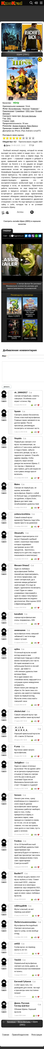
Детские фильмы (29, 116)
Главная (5, 1035)
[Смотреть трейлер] (22, 260)
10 (33, 138)
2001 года (30, 111)
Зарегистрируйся (9, 284)
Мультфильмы (15, 109)
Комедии (34, 109)
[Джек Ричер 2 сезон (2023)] (32, 37)
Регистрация (36, 1035)
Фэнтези (25, 109)
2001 (9, 118)
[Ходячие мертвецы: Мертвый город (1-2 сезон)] (12, 37)
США (12, 121)
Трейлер (7, 231)
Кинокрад (11, 1022)
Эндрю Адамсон (19, 126)
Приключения (8, 111)
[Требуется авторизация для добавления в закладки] (40, 59)
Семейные (20, 111)
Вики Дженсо (32, 126)
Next (38, 37)
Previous (5, 37)
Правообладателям (20, 1035)
